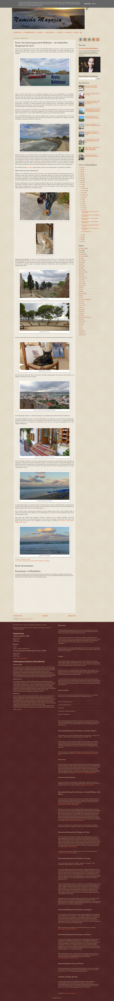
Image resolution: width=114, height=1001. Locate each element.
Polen (80, 328)
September (84, 195)
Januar (83, 209)
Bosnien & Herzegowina (84, 317)
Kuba (80, 289)
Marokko (81, 281)
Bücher (68, 32)
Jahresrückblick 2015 (86, 231)
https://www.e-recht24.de (70, 993)
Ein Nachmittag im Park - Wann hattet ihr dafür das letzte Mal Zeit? (92, 141)
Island (80, 287)
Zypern (80, 291)
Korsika (80, 301)
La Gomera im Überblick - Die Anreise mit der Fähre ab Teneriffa (92, 125)
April (83, 203)
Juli (82, 199)
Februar (83, 207)
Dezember (84, 188)
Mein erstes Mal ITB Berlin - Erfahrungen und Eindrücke (91, 86)
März (83, 205)
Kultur (60, 32)
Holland (80, 319)
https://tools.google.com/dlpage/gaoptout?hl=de (85, 772)
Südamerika (81, 334)
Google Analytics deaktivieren (87, 785)
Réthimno (41, 560)
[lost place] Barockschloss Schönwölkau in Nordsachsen (91, 156)
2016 (81, 186)
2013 (81, 239)
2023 (81, 171)
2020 (81, 178)
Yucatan (80, 279)
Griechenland (25, 560)
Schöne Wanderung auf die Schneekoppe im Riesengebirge (92, 117)
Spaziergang (46, 560)
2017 (81, 184)
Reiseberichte (30, 32)
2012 (81, 241)
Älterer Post (72, 616)
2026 (81, 167)
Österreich (81, 305)
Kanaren (80, 262)
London (80, 313)
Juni (83, 201)
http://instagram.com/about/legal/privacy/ (67, 928)
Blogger (59, 998)
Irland (80, 268)
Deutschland (81, 254)
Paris (80, 297)
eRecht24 (19, 709)
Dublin (80, 273)
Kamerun (81, 309)
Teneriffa (81, 315)
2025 (81, 169)
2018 (81, 182)
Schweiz (81, 332)
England (80, 311)
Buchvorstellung (82, 256)
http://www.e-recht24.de (22, 658)
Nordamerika (81, 277)
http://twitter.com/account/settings (65, 852)
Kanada (80, 323)
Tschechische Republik (84, 299)
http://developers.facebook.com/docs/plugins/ (68, 804)
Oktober (83, 192)
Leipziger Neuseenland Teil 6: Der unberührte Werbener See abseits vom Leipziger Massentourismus (92, 110)
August (83, 197)
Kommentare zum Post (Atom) (26, 618)
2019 (81, 180)
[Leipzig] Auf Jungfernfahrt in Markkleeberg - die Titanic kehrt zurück (92, 133)
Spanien (80, 266)
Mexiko (80, 275)
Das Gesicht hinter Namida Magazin (88, 48)
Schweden (81, 330)
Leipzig (40, 32)
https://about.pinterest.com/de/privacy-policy (68, 957)
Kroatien (80, 303)
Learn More (87, 3)
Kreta (30, 560)
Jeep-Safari (30, 167)
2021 (81, 176)
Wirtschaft (50, 32)
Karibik (80, 325)
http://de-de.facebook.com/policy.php (75, 820)
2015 (81, 235)
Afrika (80, 258)
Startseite (17, 32)
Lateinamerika (82, 272)
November (84, 190)
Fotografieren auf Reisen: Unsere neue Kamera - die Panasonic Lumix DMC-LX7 (92, 102)
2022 (81, 174)
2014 (81, 237)
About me (78, 32)
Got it (94, 3)
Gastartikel (81, 283)
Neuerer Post (18, 616)
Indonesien (81, 321)
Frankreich (81, 285)
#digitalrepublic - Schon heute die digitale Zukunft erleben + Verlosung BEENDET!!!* (92, 148)
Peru (80, 327)
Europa (20, 560)
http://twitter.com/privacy (71, 846)
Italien (80, 307)
